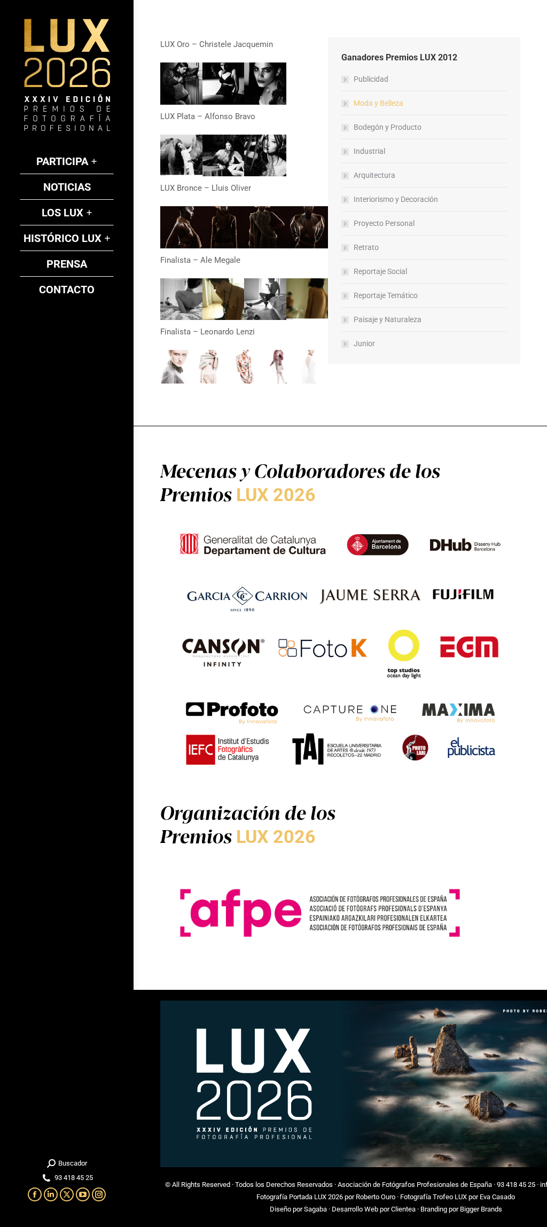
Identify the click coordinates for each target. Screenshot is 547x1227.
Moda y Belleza (378, 103)
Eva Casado (497, 1197)
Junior (364, 343)
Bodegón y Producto (387, 127)
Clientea (403, 1209)
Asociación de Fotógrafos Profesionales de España (415, 1185)
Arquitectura (374, 175)
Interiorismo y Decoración (396, 199)
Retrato (366, 247)
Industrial (369, 151)
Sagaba (315, 1209)
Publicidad (371, 79)
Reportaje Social (380, 271)
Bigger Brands (481, 1209)
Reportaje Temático (386, 295)
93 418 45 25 (516, 1185)
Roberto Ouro (375, 1197)
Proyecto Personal (384, 223)
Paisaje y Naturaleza (387, 319)
